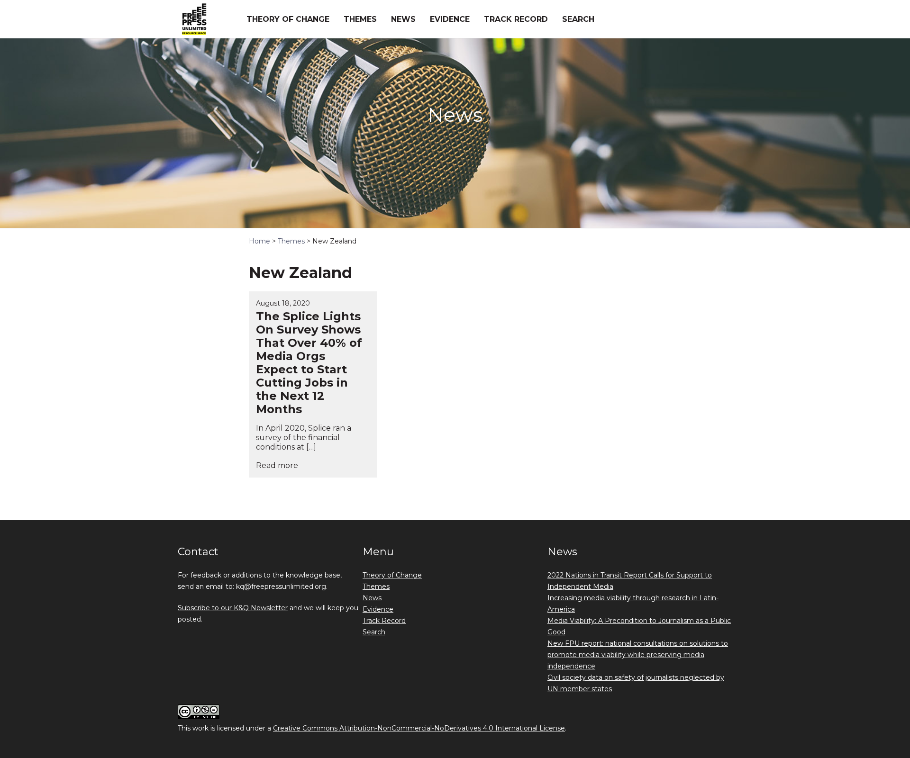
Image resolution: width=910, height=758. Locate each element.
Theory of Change (287, 19)
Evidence (450, 19)
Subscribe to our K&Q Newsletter (233, 608)
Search (578, 19)
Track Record (516, 19)
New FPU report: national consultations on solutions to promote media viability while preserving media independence (637, 654)
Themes (360, 19)
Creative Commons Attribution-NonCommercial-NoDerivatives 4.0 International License (419, 728)
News (403, 19)
